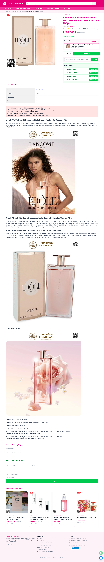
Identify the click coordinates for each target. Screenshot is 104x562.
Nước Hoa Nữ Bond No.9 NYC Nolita (86, 517)
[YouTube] (11, 544)
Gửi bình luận (52, 481)
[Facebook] (6, 544)
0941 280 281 (73, 79)
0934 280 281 (73, 76)
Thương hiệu (38, 8)
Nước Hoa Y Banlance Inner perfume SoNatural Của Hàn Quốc (63, 518)
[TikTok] (9, 544)
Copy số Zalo (93, 69)
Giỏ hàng (67, 8)
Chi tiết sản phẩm (12, 84)
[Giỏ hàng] (99, 3)
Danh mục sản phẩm (23, 8)
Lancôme (71, 26)
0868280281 (74, 543)
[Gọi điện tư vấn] (101, 553)
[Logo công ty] (75, 548)
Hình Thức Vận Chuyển (43, 547)
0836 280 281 (73, 72)
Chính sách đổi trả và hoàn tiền (45, 551)
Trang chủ (8, 8)
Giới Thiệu (39, 538)
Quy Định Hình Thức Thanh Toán (45, 543)
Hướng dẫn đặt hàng (42, 541)
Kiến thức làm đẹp (53, 8)
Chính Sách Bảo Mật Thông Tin (45, 545)
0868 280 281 (73, 69)
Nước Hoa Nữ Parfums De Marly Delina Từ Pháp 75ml (15, 518)
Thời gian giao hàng (42, 549)
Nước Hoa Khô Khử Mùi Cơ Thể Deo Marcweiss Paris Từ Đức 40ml (39, 518)
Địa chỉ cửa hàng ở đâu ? (14, 453)
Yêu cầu (95, 59)
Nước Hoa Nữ (15, 11)
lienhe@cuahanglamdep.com (78, 545)
